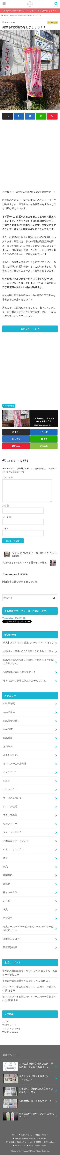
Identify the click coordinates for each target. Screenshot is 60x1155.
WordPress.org (10, 1032)
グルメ (6, 780)
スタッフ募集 (10, 815)
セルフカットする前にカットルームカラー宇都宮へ (29, 986)
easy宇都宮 (9, 406)
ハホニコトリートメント (16, 840)
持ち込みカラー (11, 892)
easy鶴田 (8, 737)
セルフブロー (10, 823)
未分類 (6, 900)
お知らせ (7, 746)
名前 (5, 506)
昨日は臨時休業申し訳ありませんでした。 (25, 680)
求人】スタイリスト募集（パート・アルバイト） (28, 642)
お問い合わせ (49, 1142)
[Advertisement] (30, 153)
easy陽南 (8, 729)
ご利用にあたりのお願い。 (16, 1142)
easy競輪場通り (11, 720)
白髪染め (7, 918)
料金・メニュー (42, 1135)
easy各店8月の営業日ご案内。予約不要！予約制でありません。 (28, 661)
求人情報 (42, 1138)
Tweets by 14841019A (13, 618)
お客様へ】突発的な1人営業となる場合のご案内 (28, 651)
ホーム (14, 1135)
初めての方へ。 (27, 1135)
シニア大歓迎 (10, 806)
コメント (7, 477)
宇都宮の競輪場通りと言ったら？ (19, 970)
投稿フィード (9, 1025)
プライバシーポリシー (37, 1145)
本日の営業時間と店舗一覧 (24, 1138)
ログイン (7, 1021)
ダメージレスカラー (13, 832)
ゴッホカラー (10, 789)
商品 (5, 866)
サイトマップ (19, 1145)
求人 (5, 909)
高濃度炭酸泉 (10, 947)
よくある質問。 (11, 755)
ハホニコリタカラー (13, 849)
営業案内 (7, 875)
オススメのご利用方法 (14, 763)
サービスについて (12, 797)
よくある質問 (35, 1142)
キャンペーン (10, 772)
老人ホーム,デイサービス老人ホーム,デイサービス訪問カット (28, 928)
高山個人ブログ (11, 938)
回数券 (6, 883)
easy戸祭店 (9, 712)
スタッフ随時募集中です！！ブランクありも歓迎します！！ (30, 11)
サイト (5, 528)
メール (6, 517)
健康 (5, 858)
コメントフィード (11, 1028)
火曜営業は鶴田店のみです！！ (19, 672)
